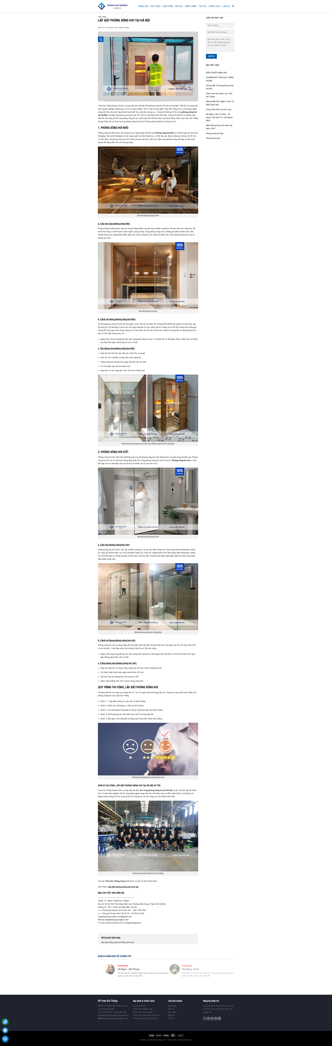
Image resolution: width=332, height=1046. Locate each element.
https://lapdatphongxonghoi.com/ (114, 920)
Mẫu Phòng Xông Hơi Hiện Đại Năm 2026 (219, 127)
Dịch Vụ (171, 1009)
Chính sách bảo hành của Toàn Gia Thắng (219, 95)
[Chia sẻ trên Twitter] (208, 1018)
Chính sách (214, 6)
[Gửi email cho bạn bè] (212, 1018)
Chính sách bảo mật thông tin (145, 1018)
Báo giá (171, 1015)
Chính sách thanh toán (142, 1009)
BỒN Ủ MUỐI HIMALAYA (216, 73)
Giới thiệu (155, 6)
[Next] (228, 973)
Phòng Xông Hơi (213, 138)
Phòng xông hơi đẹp (214, 133)
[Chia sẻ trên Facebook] (204, 1018)
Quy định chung (139, 1006)
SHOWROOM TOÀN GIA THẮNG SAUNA (220, 79)
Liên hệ (226, 6)
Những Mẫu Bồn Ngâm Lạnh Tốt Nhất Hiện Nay (220, 103)
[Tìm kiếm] (233, 6)
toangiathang (123, 27)
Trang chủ (142, 6)
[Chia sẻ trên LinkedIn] (219, 1018)
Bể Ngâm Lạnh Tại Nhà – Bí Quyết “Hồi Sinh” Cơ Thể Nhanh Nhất (219, 117)
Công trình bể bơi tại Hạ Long (218, 109)
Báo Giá (179, 6)
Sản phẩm (168, 6)
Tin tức (202, 6)
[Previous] (104, 973)
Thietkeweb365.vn (184, 1040)
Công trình (190, 6)
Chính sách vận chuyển (143, 1012)
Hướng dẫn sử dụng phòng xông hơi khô (219, 87)
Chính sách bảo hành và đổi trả (146, 1015)
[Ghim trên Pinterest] (215, 1018)
